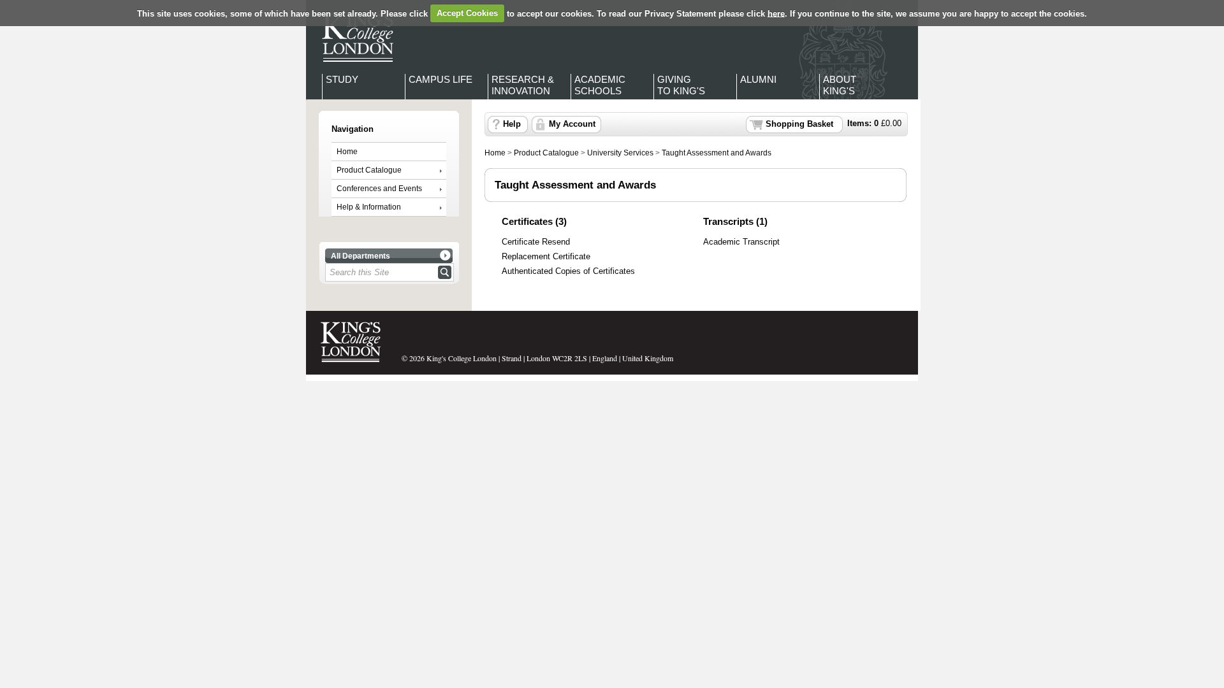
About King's (839, 85)
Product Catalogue (369, 170)
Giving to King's (681, 85)
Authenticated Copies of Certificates (568, 271)
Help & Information (369, 207)
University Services (620, 153)
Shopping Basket (799, 124)
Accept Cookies (467, 13)
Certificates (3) (534, 221)
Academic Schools (599, 85)
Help (512, 124)
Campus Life (440, 79)
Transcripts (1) (735, 221)
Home (347, 151)
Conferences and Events (379, 188)
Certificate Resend (536, 242)
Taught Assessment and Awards (716, 153)
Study (342, 79)
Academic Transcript (741, 242)
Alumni (758, 79)
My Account (572, 124)
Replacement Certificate (546, 256)
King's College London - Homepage (354, 37)
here (776, 13)
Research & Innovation (523, 85)
